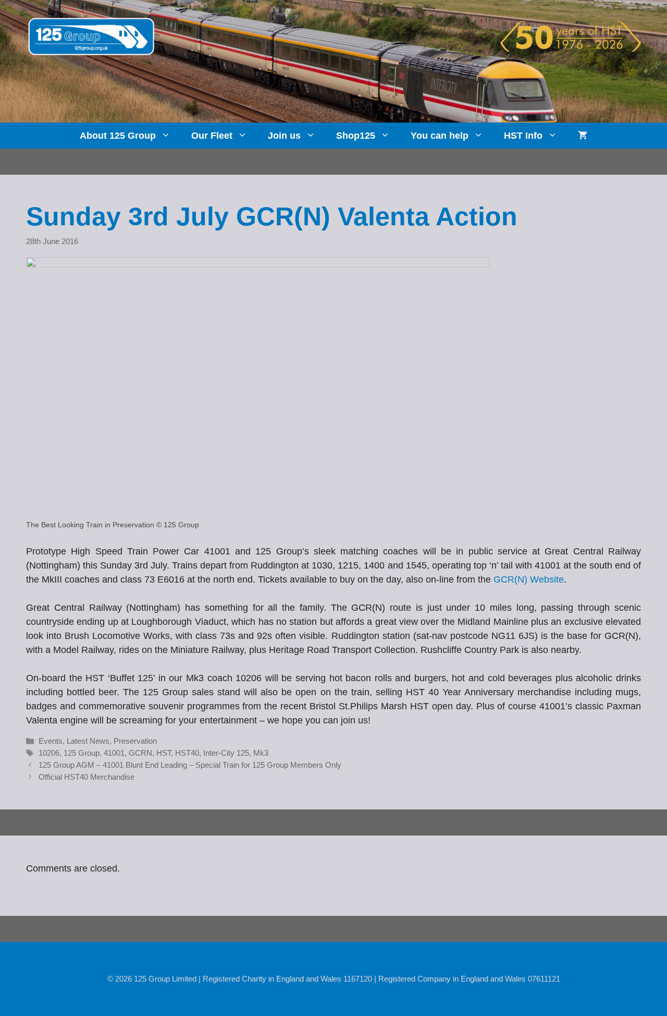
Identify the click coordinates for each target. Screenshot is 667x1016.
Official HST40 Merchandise (86, 776)
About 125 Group (118, 135)
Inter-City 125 (226, 752)
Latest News (88, 740)
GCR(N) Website (528, 579)
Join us (284, 135)
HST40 (187, 752)
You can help (439, 135)
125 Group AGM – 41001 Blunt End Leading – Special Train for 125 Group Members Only (190, 764)
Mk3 (260, 752)
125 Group (82, 752)
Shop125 (355, 135)
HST (163, 752)
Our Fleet (211, 135)
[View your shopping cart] (582, 136)
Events (51, 740)
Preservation (135, 740)
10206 (49, 752)
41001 (114, 752)
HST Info (523, 135)
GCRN (140, 752)
